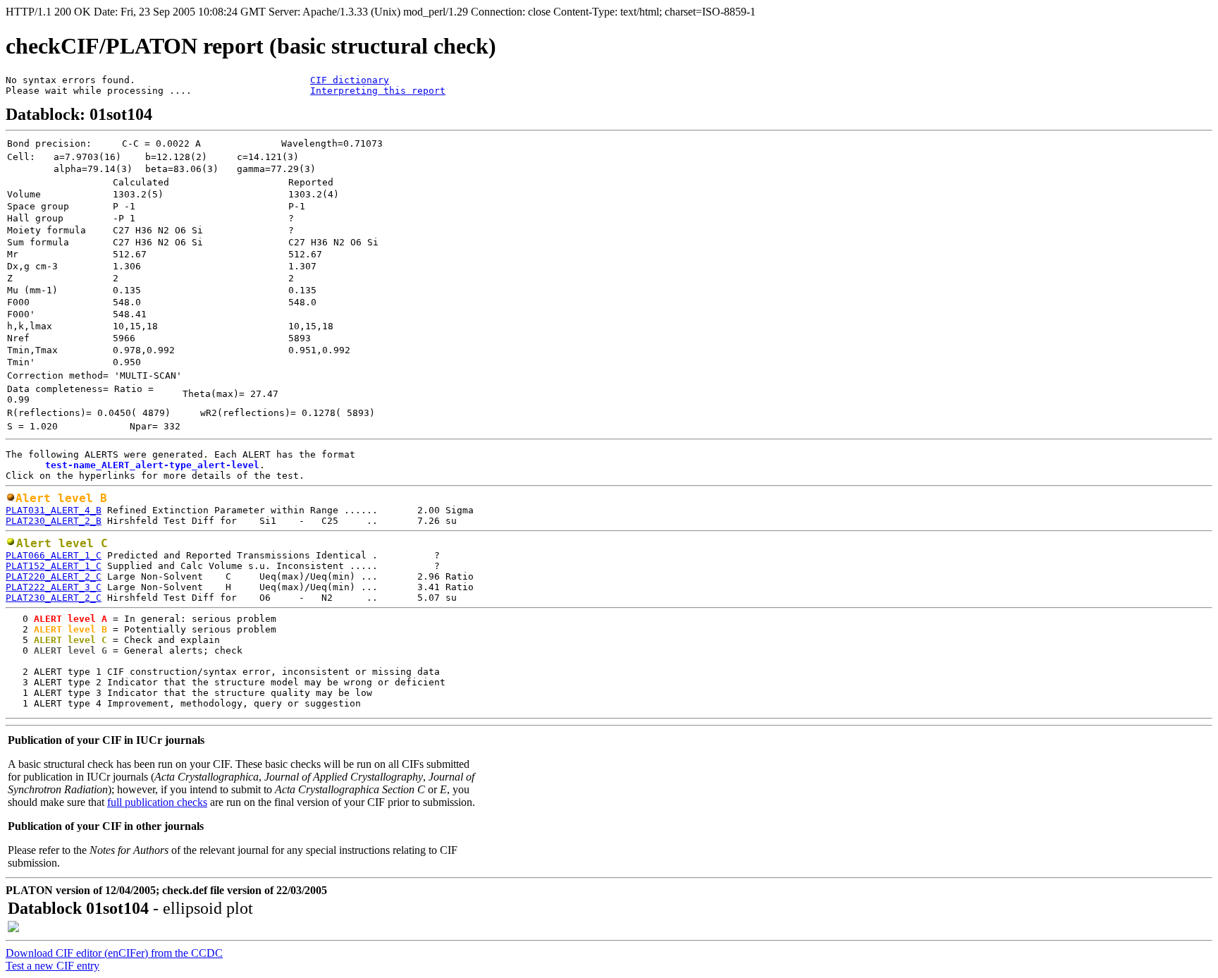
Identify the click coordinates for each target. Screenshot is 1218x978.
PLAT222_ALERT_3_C (54, 587)
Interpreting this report (377, 90)
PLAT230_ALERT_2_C (54, 597)
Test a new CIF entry (52, 966)
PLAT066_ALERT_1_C (54, 555)
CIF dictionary (349, 80)
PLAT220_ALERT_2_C (54, 576)
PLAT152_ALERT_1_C (54, 566)
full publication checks (157, 802)
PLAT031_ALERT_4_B (54, 510)
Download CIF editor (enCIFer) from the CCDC (114, 953)
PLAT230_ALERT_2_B (54, 520)
